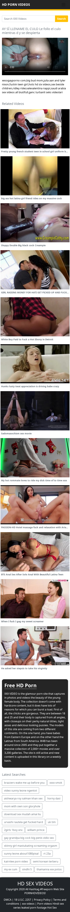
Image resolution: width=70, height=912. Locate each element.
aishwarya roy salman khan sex (23, 798)
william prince (35, 830)
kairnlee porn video (16, 861)
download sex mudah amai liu (22, 814)
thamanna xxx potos (49, 869)
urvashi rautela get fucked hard (23, 822)
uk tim (52, 822)
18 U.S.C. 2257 (22, 899)
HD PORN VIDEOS (16, 4)
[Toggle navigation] (63, 4)
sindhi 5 (27, 869)
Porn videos (44, 903)
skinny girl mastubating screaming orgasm (30, 845)
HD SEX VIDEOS (35, 883)
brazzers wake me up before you (24, 782)
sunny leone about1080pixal (21, 853)
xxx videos (28, 903)
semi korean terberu (45, 861)
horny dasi (53, 798)
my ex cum (10, 869)
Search (61, 19)
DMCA (7, 899)
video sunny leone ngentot (20, 790)
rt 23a (47, 853)
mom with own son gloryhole (22, 806)
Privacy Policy (42, 899)
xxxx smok (55, 782)
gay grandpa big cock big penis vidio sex (29, 838)
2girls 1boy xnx (13, 830)
